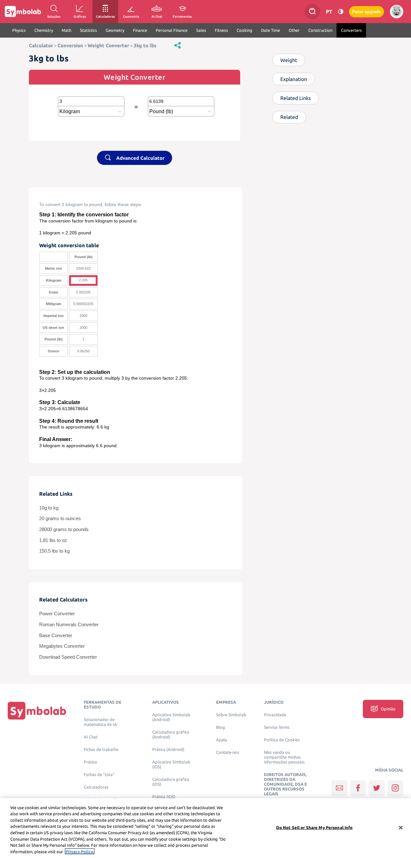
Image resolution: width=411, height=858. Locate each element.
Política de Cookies (282, 739)
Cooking (244, 30)
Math (66, 30)
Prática (90, 762)
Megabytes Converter (62, 646)
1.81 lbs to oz (53, 540)
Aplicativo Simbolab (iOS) (171, 764)
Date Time (270, 30)
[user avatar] (396, 11)
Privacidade (275, 714)
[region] (205, 828)
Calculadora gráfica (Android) (170, 734)
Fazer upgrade (366, 11)
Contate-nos (227, 752)
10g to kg (48, 507)
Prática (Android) (168, 749)
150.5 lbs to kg (54, 551)
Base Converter (55, 635)
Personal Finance (172, 30)
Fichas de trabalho (101, 749)
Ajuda (221, 739)
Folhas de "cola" (99, 774)
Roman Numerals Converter (69, 624)
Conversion (70, 45)
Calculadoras (96, 787)
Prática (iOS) (163, 796)
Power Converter (57, 613)
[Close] (401, 827)
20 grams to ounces (60, 518)
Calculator (41, 45)
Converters (351, 30)
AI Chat (91, 737)
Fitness (221, 30)
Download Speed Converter (68, 657)
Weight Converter (108, 45)
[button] (177, 45)
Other (294, 30)
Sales (201, 30)
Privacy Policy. (80, 851)
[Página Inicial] (37, 710)
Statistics (88, 30)
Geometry (115, 30)
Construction (320, 30)
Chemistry (43, 30)
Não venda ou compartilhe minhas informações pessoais (284, 757)
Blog (220, 727)
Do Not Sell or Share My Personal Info (314, 827)
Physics (19, 30)
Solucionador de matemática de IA (100, 722)
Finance (140, 30)
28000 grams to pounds (64, 529)
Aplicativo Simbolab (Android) (171, 717)
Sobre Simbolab (231, 714)
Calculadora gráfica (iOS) (170, 782)
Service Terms (277, 727)
